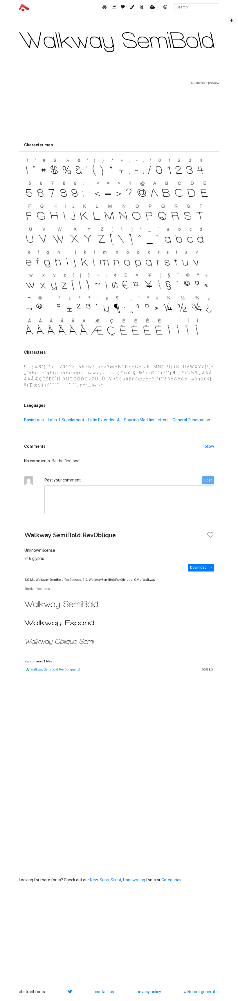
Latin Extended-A (104, 420)
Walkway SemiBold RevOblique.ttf (55, 669)
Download (198, 567)
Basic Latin (34, 420)
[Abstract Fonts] (24, 7)
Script (116, 880)
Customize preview (205, 83)
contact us (104, 991)
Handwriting (134, 880)
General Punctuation (191, 420)
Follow (208, 446)
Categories (171, 880)
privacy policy (149, 991)
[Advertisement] (119, 112)
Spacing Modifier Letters (146, 420)
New (94, 880)
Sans (104, 880)
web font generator (201, 991)
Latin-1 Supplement (66, 420)
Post (208, 480)
